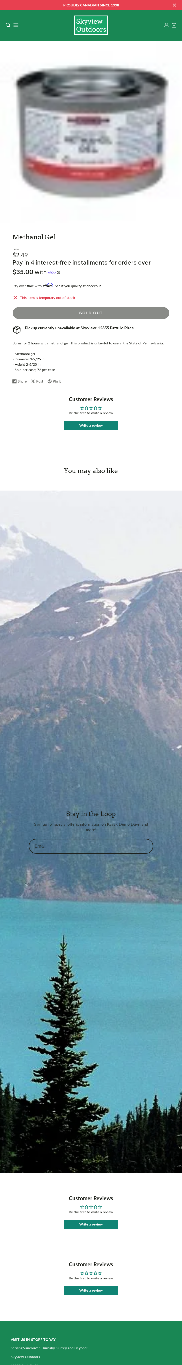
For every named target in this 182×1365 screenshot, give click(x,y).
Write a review (91, 425)
